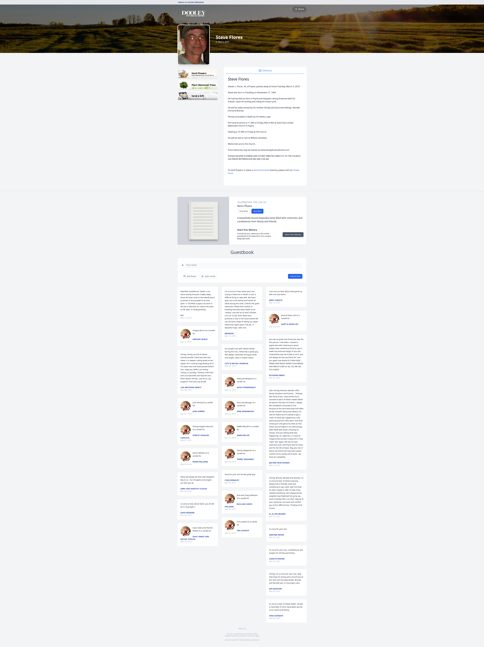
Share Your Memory (293, 234)
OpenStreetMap (244, 640)
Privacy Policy (235, 636)
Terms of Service (249, 636)
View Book (243, 211)
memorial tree (260, 170)
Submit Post (295, 276)
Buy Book (257, 211)
